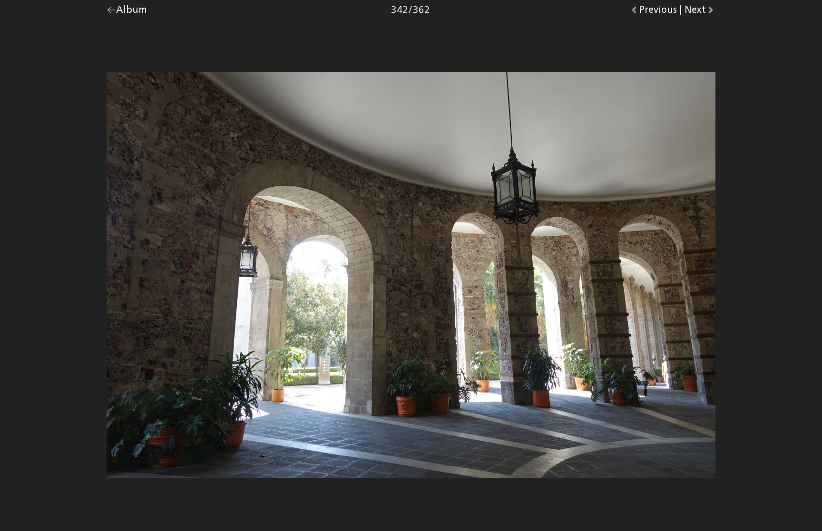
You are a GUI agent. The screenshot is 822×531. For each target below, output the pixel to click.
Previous (658, 12)
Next (700, 12)
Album (131, 12)
